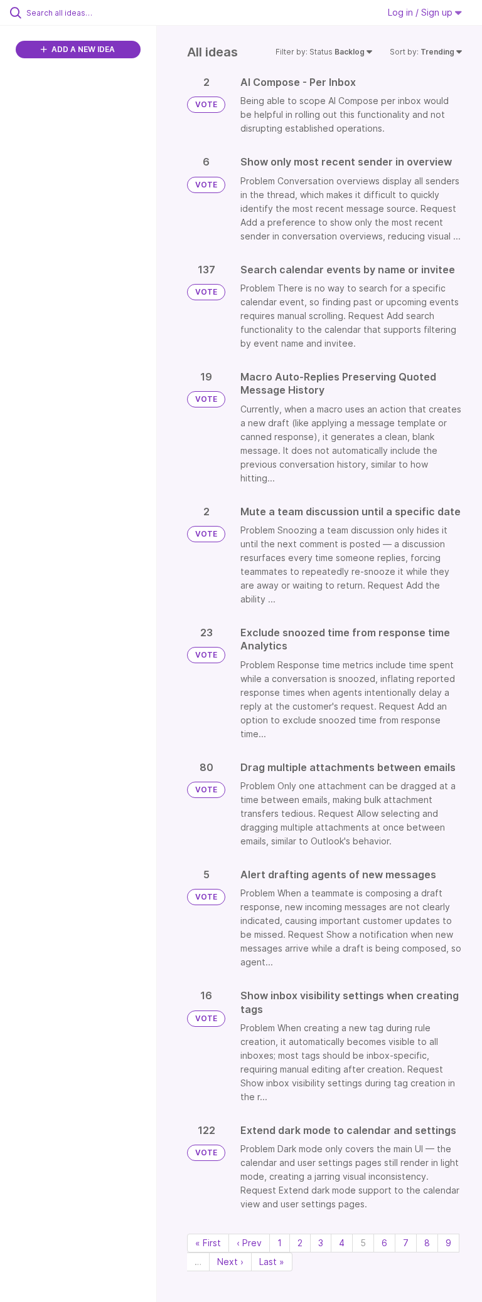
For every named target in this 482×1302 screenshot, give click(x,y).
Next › (230, 1261)
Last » (271, 1261)
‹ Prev (249, 1242)
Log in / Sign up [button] (421, 12)
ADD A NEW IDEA (82, 49)
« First (208, 1242)
